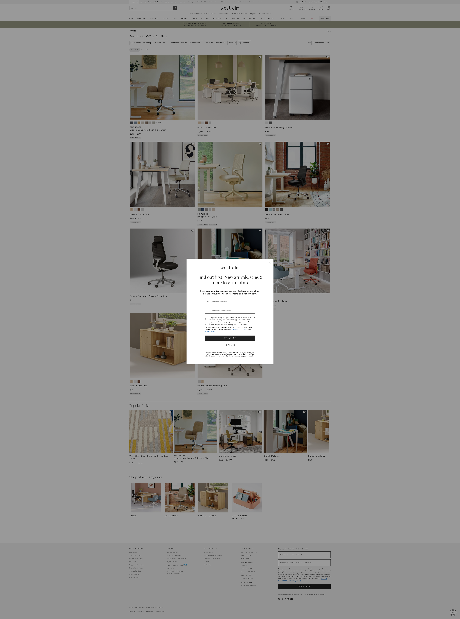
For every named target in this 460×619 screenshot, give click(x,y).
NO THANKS (230, 345)
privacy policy (224, 356)
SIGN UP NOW (230, 338)
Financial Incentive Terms (216, 354)
